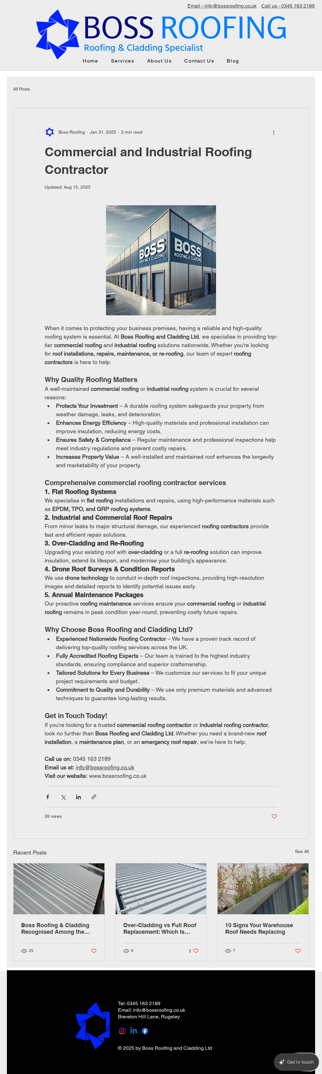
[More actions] (273, 132)
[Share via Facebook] (48, 797)
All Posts (21, 88)
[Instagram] (122, 1031)
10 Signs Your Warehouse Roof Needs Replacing (259, 928)
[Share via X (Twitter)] (63, 797)
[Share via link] (94, 797)
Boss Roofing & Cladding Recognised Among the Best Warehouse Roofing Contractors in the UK (55, 928)
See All (302, 851)
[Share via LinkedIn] (78, 797)
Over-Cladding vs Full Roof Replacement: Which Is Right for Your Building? (159, 928)
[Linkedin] (134, 1031)
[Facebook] (145, 1031)
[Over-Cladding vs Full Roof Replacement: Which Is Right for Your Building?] (161, 888)
